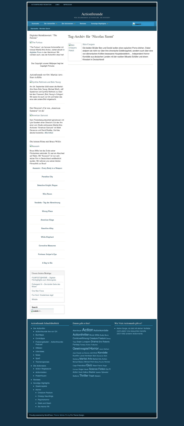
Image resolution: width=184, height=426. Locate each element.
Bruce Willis (94, 335)
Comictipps (40, 338)
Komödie (102, 352)
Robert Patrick (97, 365)
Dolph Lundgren (83, 341)
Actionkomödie (101, 330)
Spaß (38, 358)
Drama (94, 341)
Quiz (89, 365)
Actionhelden (41, 372)
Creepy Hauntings (45, 396)
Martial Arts (85, 358)
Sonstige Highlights (98, 23)
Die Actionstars (67, 23)
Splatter (98, 372)
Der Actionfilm (49, 23)
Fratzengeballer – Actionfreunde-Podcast (50, 343)
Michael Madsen (78, 362)
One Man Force (38, 290)
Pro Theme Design (77, 415)
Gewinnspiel (81, 348)
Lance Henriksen (86, 355)
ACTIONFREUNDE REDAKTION (41, 5)
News (38, 354)
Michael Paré (89, 362)
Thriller (83, 375)
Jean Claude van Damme (81, 353)
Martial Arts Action (100, 359)
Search (35, 307)
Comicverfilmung (81, 338)
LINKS (57, 5)
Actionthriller (81, 334)
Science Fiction (97, 369)
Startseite (35, 23)
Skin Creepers (89, 44)
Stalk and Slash (44, 403)
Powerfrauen (41, 375)
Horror (38, 389)
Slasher (92, 372)
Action (87, 329)
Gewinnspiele (41, 386)
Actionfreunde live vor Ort (46, 331)
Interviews (40, 351)
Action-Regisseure (43, 368)
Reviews (83, 23)
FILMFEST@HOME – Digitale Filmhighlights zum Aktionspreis (44, 278)
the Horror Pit (43, 406)
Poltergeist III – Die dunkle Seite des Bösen (46, 285)
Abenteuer (77, 330)
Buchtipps (40, 334)
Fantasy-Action (85, 345)
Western (97, 376)
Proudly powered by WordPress (41, 415)
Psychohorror (43, 399)
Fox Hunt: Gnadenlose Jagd (42, 295)
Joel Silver (93, 353)
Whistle (34, 299)
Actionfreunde (92, 13)
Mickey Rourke (99, 362)
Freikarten (94, 345)
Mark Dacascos (98, 356)
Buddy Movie (104, 335)
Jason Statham (104, 349)
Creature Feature (45, 392)
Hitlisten (39, 347)
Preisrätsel (81, 365)
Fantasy (76, 344)
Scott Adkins (83, 372)
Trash (91, 375)
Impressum (67, 5)
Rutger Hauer (83, 369)
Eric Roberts (104, 341)
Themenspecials (42, 361)
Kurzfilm (76, 355)
